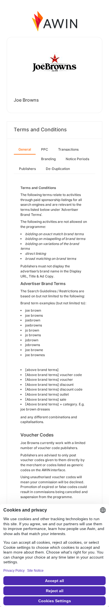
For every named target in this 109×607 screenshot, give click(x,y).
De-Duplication (58, 169)
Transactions (68, 149)
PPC (44, 149)
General (24, 149)
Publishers (27, 169)
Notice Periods (77, 159)
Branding (48, 159)
